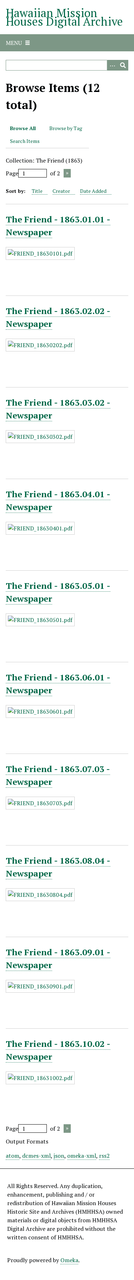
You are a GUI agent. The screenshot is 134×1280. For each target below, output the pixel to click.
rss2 (104, 1156)
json (59, 1156)
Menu (14, 43)
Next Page (67, 173)
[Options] (112, 65)
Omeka (69, 1260)
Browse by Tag (65, 128)
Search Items (25, 141)
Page (12, 173)
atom (12, 1156)
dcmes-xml (36, 1156)
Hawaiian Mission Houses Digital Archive (64, 17)
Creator (61, 190)
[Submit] (123, 65)
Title (37, 190)
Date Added (93, 190)
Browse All (23, 128)
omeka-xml (81, 1156)
